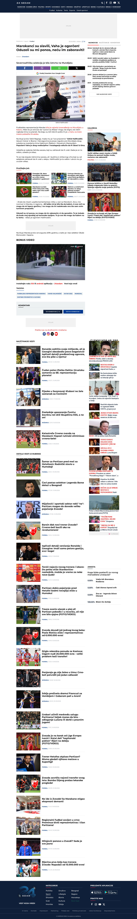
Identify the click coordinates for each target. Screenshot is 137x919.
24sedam (58, 283)
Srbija (108, 7)
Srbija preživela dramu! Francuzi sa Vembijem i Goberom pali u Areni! (62, 695)
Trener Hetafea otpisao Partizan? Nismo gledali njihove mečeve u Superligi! (61, 759)
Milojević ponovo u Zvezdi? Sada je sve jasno (62, 842)
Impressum (44, 911)
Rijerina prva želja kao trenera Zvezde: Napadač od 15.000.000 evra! (63, 863)
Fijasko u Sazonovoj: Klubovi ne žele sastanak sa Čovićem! (62, 392)
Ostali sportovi (82, 10)
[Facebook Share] (24, 68)
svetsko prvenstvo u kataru (28, 297)
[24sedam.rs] (23, 3)
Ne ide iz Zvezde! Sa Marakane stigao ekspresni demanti (63, 800)
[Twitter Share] (76, 68)
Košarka (59, 10)
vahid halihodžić (55, 294)
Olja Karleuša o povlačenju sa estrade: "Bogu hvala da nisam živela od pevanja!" (104, 68)
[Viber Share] (42, 68)
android (40, 283)
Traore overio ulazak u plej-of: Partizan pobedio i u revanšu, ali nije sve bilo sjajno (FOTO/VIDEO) (63, 612)
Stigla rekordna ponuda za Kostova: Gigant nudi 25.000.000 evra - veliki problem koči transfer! (62, 654)
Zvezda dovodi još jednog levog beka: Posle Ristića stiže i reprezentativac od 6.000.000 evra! (63, 633)
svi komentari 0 (53, 312)
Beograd (75, 891)
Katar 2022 (68, 294)
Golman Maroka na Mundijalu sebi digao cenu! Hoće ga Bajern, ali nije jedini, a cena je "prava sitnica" (76, 176)
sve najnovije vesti (104, 94)
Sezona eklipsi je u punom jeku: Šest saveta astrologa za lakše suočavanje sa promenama (105, 76)
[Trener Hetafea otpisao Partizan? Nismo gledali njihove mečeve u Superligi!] (28, 763)
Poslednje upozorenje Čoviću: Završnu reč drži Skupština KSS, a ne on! (63, 415)
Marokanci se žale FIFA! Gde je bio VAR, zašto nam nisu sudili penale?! (40, 189)
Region (74, 894)
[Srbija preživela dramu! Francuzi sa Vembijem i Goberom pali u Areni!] (28, 699)
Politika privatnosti (79, 911)
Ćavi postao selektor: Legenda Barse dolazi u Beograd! (63, 484)
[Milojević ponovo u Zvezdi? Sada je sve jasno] (28, 847)
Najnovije (21, 7)
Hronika (69, 7)
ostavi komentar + (73, 312)
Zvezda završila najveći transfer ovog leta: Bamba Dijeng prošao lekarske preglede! (63, 780)
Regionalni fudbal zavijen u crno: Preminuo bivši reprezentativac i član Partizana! (63, 823)
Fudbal (52, 10)
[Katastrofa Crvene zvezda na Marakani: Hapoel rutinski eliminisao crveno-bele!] (28, 439)
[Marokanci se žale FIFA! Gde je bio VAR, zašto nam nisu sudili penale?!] (23, 191)
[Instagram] (110, 3)
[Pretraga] (102, 3)
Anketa (91, 567)
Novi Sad (75, 901)
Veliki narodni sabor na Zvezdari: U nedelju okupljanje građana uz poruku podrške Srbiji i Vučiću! (106, 60)
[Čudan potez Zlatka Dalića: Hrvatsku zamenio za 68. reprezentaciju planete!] (28, 376)
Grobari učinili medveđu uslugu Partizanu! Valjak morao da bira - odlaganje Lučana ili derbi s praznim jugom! (63, 718)
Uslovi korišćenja (95, 911)
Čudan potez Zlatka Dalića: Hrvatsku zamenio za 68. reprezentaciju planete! (63, 373)
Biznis (93, 7)
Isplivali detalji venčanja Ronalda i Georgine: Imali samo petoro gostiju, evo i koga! (63, 548)
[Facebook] (106, 3)
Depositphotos (109, 911)
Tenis (66, 10)
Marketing (54, 911)
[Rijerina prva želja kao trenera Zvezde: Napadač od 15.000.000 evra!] (28, 868)
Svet (63, 7)
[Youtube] (56, 334)
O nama (25, 911)
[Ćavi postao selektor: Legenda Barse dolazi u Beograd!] (28, 489)
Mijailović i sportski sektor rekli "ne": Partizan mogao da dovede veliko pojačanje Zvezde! (63, 506)
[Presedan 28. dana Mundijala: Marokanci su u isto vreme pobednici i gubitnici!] (23, 178)
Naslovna (19, 41)
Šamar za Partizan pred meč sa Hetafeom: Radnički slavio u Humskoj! (60, 464)
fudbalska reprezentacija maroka (31, 294)
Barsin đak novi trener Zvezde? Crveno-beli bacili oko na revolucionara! (60, 527)
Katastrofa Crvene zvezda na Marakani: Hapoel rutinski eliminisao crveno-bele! (63, 436)
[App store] (96, 892)
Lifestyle (85, 7)
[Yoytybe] (114, 3)
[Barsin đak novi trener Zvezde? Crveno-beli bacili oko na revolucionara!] (28, 531)
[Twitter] (118, 3)
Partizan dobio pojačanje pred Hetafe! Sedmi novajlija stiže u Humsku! (59, 591)
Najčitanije (104, 43)
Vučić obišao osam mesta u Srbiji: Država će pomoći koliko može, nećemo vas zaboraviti (102, 155)
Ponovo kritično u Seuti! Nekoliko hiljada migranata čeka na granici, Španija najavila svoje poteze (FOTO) (104, 185)
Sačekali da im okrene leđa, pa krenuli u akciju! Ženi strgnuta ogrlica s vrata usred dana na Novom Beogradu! (104, 51)
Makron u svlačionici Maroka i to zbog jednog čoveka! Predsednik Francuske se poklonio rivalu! (76, 189)
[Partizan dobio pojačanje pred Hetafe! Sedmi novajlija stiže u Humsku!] (28, 594)
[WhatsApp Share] (59, 68)
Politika (41, 7)
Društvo (77, 7)
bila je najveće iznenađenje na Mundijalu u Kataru (49, 128)
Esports (72, 10)
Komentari (115, 43)
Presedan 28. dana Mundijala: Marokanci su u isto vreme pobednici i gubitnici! (40, 176)
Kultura (100, 7)
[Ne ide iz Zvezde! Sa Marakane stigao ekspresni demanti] (28, 805)
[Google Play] (110, 892)
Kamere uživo (31, 7)
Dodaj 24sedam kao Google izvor (52, 73)
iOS (32, 283)
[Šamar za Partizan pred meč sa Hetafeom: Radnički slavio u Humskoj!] (28, 467)
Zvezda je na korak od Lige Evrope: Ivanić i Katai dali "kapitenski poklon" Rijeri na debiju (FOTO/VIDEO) (104, 215)
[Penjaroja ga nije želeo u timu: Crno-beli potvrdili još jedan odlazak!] (28, 678)
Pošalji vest (65, 911)
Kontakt (34, 911)
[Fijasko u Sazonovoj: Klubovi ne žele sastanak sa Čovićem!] (28, 397)
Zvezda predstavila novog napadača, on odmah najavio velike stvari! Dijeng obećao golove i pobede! (106, 86)
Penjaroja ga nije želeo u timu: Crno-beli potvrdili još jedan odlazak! (63, 673)
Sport (48, 7)
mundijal (78, 294)
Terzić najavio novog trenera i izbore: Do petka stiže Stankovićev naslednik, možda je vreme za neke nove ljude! (63, 571)
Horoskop (116, 7)
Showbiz (55, 7)
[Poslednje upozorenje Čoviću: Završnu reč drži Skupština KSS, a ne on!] (28, 418)
